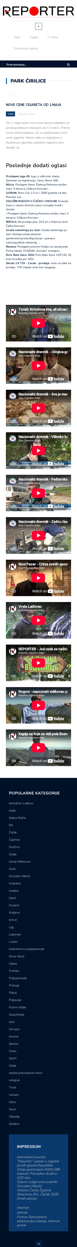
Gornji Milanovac (20, 862)
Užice (12, 1102)
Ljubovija (15, 934)
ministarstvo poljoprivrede (26, 949)
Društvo (14, 847)
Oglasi (34, 37)
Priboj (13, 993)
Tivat (12, 1087)
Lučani (13, 942)
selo (12, 1022)
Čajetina (14, 840)
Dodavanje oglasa (26, 48)
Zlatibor (14, 1124)
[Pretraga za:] (18, 64)
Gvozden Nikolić (19, 876)
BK (11, 825)
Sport (13, 1058)
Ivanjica (14, 891)
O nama (52, 37)
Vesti (17, 37)
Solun (12, 1051)
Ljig (11, 927)
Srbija (12, 1066)
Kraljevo (14, 913)
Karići (12, 898)
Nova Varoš (16, 956)
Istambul (15, 883)
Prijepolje (15, 1000)
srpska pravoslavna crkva (25, 1073)
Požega (14, 985)
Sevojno (14, 1029)
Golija (12, 854)
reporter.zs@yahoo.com (36, 1203)
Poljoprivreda (18, 978)
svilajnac (14, 1080)
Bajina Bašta (17, 818)
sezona (13, 1036)
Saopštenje (16, 1015)
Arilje (12, 811)
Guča (12, 869)
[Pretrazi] (68, 64)
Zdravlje (14, 1117)
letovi (13, 920)
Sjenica (13, 1044)
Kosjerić (14, 905)
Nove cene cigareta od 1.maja (33, 105)
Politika (14, 971)
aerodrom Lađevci (21, 803)
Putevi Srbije (17, 1007)
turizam (14, 1095)
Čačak (13, 832)
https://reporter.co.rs (43, 1212)
